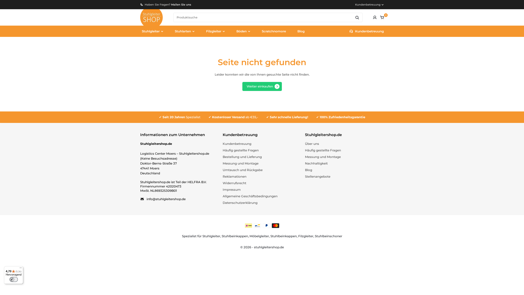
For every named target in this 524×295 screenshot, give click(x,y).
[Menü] (20, 268)
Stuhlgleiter (211, 236)
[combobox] (268, 17)
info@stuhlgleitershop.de (166, 199)
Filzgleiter (305, 236)
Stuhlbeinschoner (328, 236)
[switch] (14, 279)
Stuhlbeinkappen (235, 236)
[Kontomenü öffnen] (374, 17)
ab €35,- (235, 117)
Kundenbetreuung (368, 4)
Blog (301, 31)
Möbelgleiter (259, 236)
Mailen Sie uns (181, 4)
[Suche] (357, 18)
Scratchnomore (274, 31)
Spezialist (181, 117)
